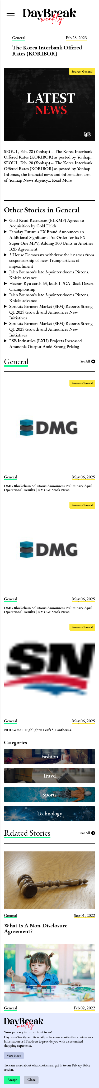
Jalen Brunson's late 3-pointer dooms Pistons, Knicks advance (49, 274)
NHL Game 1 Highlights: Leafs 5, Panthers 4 (37, 729)
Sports (49, 794)
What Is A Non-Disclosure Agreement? (35, 928)
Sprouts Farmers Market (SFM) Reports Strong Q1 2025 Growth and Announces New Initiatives (51, 312)
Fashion (49, 756)
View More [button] (14, 1056)
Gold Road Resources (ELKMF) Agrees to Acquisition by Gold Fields (46, 223)
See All (85, 361)
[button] (10, 13)
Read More (62, 180)
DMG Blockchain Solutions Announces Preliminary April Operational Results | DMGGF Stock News (48, 487)
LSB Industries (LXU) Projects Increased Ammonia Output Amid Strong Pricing (45, 343)
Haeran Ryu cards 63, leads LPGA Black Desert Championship (51, 286)
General (18, 37)
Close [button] (31, 1079)
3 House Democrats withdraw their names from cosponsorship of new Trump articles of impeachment (51, 260)
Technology (49, 813)
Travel (49, 775)
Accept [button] (12, 1079)
